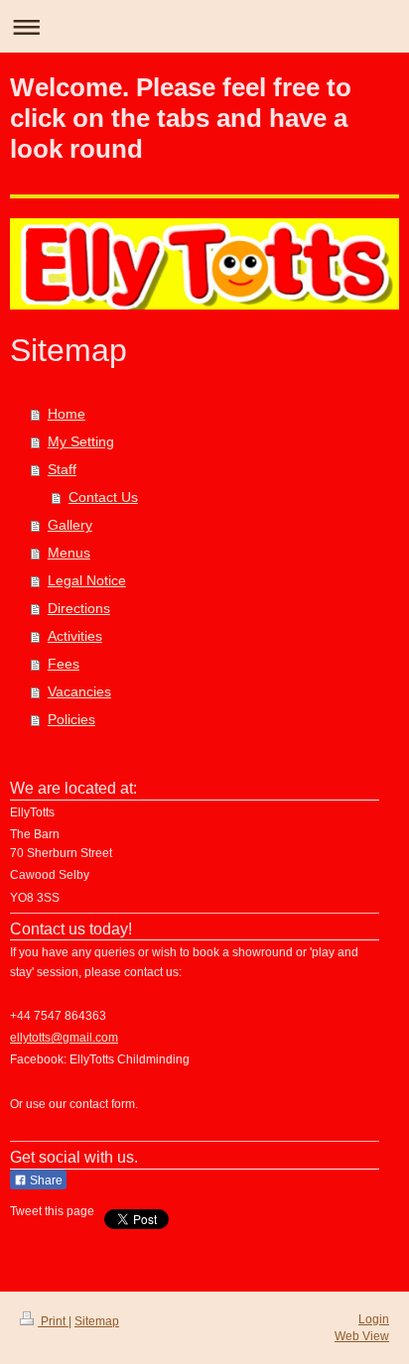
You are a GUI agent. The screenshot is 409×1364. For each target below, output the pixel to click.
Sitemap (96, 1321)
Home (66, 414)
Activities (75, 636)
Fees (63, 664)
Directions (79, 608)
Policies (71, 719)
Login (373, 1319)
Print (53, 1321)
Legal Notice (87, 580)
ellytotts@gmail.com (64, 1038)
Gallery (70, 525)
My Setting (81, 441)
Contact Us (103, 497)
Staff (62, 469)
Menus (69, 552)
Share (45, 1180)
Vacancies (79, 691)
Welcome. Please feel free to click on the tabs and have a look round (180, 118)
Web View (362, 1336)
